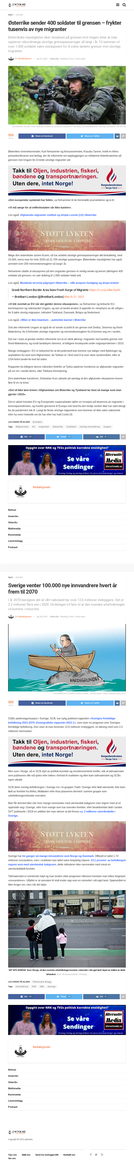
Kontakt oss (69, 1155)
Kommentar (14, 534)
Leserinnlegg (15, 541)
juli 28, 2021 (42, 616)
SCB (34, 986)
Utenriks (19, 15)
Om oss (12, 1158)
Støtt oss (26, 1155)
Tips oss (12, 1155)
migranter (44, 427)
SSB (42, 986)
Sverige (52, 986)
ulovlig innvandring (90, 427)
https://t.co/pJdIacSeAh (104, 290)
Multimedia (14, 528)
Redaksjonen (25, 59)
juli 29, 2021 (42, 59)
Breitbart (37, 422)
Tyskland (71, 427)
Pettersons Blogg (42, 982)
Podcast (12, 547)
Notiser (12, 510)
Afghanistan (22, 427)
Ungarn (107, 427)
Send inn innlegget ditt (46, 1155)
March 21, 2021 (74, 296)
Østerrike (58, 427)
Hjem (10, 15)
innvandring (22, 986)
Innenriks (13, 516)
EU (33, 427)
